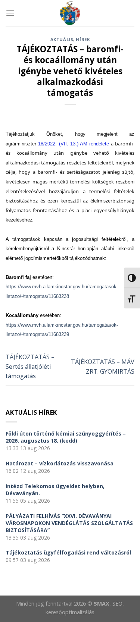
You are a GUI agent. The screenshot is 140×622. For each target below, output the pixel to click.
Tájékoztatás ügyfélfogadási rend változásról (68, 552)
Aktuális (61, 39)
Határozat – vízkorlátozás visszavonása (59, 463)
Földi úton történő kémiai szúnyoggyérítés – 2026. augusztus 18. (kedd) (66, 437)
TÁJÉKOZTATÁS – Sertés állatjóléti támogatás (30, 366)
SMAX (101, 603)
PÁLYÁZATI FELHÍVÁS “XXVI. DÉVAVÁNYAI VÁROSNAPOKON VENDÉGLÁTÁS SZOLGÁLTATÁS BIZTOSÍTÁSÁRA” (69, 523)
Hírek (83, 39)
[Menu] (10, 13)
